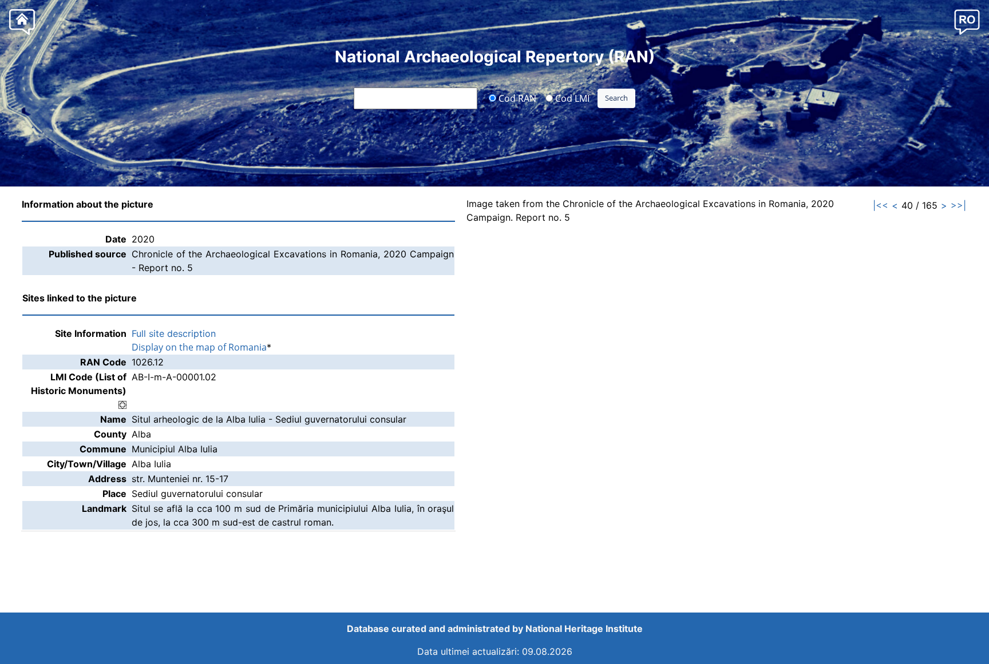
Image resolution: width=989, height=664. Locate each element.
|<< (880, 205)
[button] (967, 21)
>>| (958, 205)
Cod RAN (516, 98)
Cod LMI (571, 98)
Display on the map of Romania (199, 347)
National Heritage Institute (584, 628)
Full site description (174, 333)
